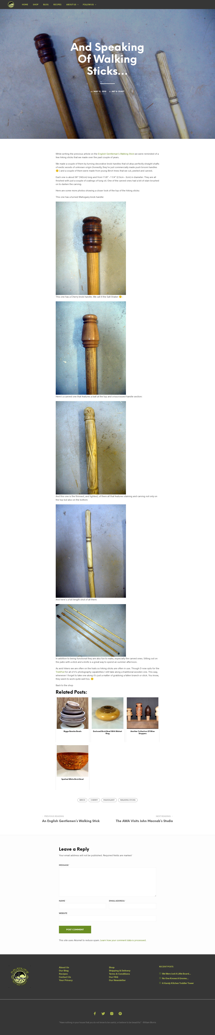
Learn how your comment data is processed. (123, 940)
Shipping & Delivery (119, 970)
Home (25, 5)
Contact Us (65, 976)
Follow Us (88, 5)
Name (62, 901)
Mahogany (109, 800)
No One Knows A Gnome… (175, 978)
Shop (35, 5)
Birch (82, 800)
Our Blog (64, 970)
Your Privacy (66, 980)
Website (63, 913)
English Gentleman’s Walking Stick (116, 153)
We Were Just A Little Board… (176, 973)
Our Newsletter (117, 980)
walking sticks (127, 800)
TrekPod (60, 671)
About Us (71, 5)
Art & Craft (118, 92)
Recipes (57, 5)
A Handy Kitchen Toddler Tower (178, 983)
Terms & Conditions (119, 973)
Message (64, 865)
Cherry (94, 800)
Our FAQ (113, 976)
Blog (46, 5)
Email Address (117, 901)
